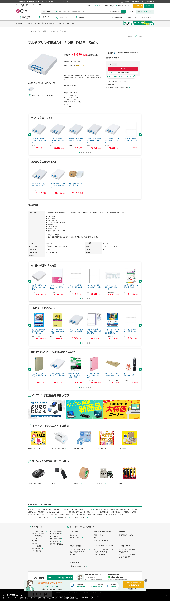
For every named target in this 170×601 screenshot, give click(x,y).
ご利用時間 (122, 552)
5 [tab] (88, 152)
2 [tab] (81, 152)
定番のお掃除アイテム (67, 515)
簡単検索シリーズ (63, 517)
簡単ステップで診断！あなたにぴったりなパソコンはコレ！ (107, 515)
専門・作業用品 (36, 551)
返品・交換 (97, 535)
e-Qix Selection (116, 512)
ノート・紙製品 (36, 546)
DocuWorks (37, 23)
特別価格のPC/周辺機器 (48, 23)
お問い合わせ (150, 1)
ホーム (30, 31)
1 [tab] (79, 152)
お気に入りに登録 (123, 73)
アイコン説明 (129, 36)
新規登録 (139, 6)
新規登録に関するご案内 (126, 535)
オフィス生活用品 (55, 534)
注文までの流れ (74, 537)
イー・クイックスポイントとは (104, 549)
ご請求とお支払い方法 (76, 566)
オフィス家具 (28, 23)
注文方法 (72, 535)
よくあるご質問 (139, 1)
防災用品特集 (81, 515)
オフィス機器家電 (55, 531)
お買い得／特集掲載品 (56, 544)
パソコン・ (116, 17)
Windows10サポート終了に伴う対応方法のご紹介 (43, 509)
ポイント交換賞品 (99, 554)
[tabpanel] (39, 135)
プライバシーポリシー (88, 598)
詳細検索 (130, 11)
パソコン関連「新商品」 (79, 517)
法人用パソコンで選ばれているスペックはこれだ (77, 509)
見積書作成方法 (111, 84)
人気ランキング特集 (130, 512)
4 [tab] (86, 152)
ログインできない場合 (126, 554)
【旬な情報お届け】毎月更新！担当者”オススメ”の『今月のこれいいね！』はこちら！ (43, 1)
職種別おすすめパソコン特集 (105, 509)
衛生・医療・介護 (55, 539)
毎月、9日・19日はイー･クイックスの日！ (41, 517)
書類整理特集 (120, 509)
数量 (109, 64)
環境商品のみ (116, 11)
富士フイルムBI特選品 (38, 531)
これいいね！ (70, 23)
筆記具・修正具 (36, 548)
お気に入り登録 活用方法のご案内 (116, 81)
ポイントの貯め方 (99, 552)
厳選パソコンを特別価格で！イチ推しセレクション (44, 512)
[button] (42, 65)
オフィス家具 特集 (33, 515)
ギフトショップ (54, 541)
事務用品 (34, 543)
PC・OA (34, 538)
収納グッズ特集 (132, 509)
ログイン (150, 6)
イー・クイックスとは (126, 549)
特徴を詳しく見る (133, 589)
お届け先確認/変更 (110, 6)
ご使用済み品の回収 (100, 540)
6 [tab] (90, 152)
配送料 (72, 554)
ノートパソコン (61, 23)
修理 (95, 537)
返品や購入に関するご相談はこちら (117, 87)
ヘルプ (140, 36)
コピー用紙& (132, 17)
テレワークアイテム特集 (49, 515)
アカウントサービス (124, 6)
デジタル (146, 17)
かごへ (123, 69)
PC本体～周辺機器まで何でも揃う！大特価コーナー (79, 512)
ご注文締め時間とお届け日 (78, 549)
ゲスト (96, 6)
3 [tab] (83, 152)
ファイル (34, 541)
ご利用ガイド (127, 1)
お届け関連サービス (76, 552)
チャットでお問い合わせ (93, 575)
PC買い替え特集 (103, 512)
